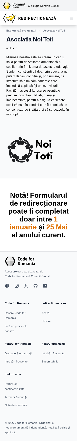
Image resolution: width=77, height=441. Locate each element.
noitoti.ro (11, 48)
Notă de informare (16, 405)
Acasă (46, 312)
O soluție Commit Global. (43, 5)
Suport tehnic (50, 361)
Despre (46, 321)
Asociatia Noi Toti (54, 30)
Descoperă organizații (18, 353)
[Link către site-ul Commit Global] (15, 5)
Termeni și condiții (16, 397)
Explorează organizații (21, 30)
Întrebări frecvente (16, 361)
